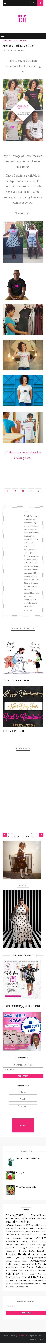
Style (8, 1270)
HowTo (31, 1251)
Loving (29, 1257)
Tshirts (23, 41)
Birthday (14, 1228)
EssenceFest (36, 1235)
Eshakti (28, 1235)
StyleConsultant (18, 1270)
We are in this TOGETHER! (27, 1158)
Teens (8, 1277)
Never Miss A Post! (23, 1065)
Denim (38, 1231)
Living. (8, 1258)
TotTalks (9, 1280)
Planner (25, 1261)
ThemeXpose (22, 1336)
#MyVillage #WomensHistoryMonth (20, 1218)
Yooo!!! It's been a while (26, 1187)
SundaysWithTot (16, 1273)
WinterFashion (17, 1283)
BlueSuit (8, 1231)
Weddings (33, 1280)
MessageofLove (11, 41)
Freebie (34, 1242)
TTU (20, 1280)
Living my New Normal (16, 680)
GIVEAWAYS (24, 1245)
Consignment (30, 1231)
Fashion (28, 1238)
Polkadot (16, 1264)
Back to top (36, 1339)
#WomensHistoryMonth (15, 1225)
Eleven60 (21, 1235)
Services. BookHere (19, 1267)
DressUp (13, 1235)
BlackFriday (23, 1228)
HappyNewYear (27, 1248)
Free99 (24, 1242)
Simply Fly (20, 1173)
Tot (26, 511)
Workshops (18, 1287)
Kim (37, 1255)
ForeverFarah (12, 1241)
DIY (7, 1234)
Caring (22, 1231)
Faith (7, 1238)
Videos (25, 1280)
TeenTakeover (16, 1277)
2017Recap (30, 1225)
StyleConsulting (31, 1270)
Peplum (17, 1261)
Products (23, 1264)
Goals (32, 1245)
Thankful (27, 1277)
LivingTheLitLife (18, 1258)
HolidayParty (11, 1251)
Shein (38, 1267)
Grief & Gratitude (13, 731)
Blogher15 (32, 1228)
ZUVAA (25, 1287)
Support (32, 1274)
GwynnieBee (11, 1248)
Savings (9, 1267)
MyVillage (9, 1261)
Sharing (31, 1267)
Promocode (30, 1264)
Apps (7, 1228)
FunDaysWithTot (12, 1245)
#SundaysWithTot (18, 1221)
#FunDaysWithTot (15, 1215)
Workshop (10, 1287)
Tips (34, 1277)
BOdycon (15, 1231)
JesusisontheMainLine (20, 1254)
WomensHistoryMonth (30, 1283)
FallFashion (17, 1238)
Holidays (22, 1251)
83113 (37, 1225)
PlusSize (9, 1264)
